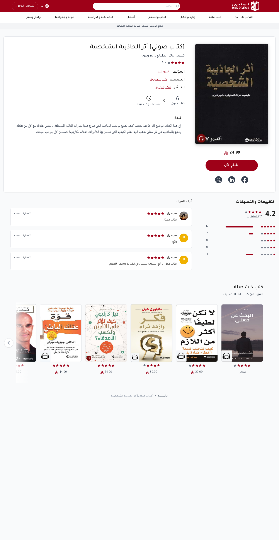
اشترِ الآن (231, 165)
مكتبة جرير (163, 87)
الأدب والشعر (157, 17)
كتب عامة (215, 17)
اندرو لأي (164, 72)
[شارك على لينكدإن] (231, 179)
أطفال (131, 17)
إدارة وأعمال (187, 17)
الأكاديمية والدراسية (100, 17)
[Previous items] (8, 342)
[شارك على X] (218, 179)
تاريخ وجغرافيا (64, 17)
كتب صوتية (158, 80)
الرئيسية (163, 396)
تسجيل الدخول (24, 6)
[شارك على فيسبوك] (245, 179)
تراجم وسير (34, 17)
